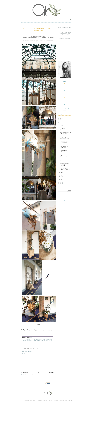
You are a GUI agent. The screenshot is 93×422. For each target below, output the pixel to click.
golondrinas (40, 330)
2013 (61, 180)
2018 (61, 119)
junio (61, 172)
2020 (61, 118)
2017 (61, 121)
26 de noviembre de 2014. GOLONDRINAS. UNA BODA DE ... (64, 136)
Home (23, 17)
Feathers (36, 330)
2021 (61, 116)
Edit (39, 17)
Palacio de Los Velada (49, 330)
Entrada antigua (51, 372)
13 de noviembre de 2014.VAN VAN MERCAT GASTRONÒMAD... (65, 158)
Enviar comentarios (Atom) (30, 374)
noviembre (62, 128)
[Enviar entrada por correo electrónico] (34, 329)
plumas (22, 331)
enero (62, 179)
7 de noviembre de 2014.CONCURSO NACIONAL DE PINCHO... (65, 168)
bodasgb (26, 330)
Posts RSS (27, 17)
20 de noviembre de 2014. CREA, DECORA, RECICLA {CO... (64, 150)
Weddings (25, 331)
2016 (61, 122)
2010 (61, 185)
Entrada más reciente (24, 372)
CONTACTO (51, 21)
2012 (61, 182)
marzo (62, 176)
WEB (46, 21)
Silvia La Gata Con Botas (26, 337)
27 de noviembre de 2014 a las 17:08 (30, 348)
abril (61, 175)
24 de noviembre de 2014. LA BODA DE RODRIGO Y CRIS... (65, 143)
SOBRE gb (41, 21)
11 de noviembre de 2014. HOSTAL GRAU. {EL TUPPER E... (64, 164)
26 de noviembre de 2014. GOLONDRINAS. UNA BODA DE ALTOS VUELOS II (38, 29)
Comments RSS (33, 17)
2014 (61, 125)
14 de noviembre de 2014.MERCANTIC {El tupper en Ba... (64, 154)
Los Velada (43, 330)
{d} (24, 330)
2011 (61, 183)
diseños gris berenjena (31, 330)
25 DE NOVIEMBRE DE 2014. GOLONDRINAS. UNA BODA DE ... (64, 140)
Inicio (38, 372)
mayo (62, 173)
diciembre (62, 126)
